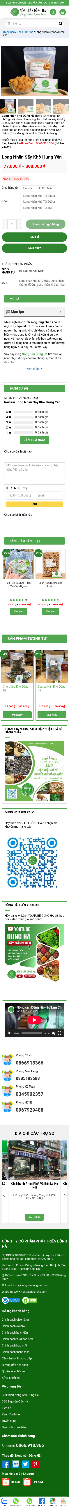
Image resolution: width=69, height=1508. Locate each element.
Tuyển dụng (9, 1421)
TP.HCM (37, 1482)
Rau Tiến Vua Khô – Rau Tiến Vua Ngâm (18, 584)
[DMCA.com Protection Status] (29, 1300)
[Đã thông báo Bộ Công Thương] (11, 1300)
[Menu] (5, 11)
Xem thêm (33, 368)
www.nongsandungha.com (30, 1291)
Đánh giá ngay (35, 440)
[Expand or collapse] (60, 311)
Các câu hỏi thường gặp (17, 1358)
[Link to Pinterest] (35, 1464)
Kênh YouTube (11, 1414)
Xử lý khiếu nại (11, 1378)
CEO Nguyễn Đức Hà (15, 1401)
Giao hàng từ (9, 187)
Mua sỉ (34, 236)
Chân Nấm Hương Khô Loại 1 (50, 584)
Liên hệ (6, 1408)
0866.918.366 (30, 1445)
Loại (5, 201)
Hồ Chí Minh (36, 271)
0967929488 (29, 1110)
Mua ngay (18, 611)
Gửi (34, 504)
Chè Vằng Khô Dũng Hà (16, 688)
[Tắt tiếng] (53, 1033)
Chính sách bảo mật (14, 1345)
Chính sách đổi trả (13, 1326)
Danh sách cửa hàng (14, 1427)
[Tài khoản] (53, 12)
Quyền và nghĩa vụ (13, 1371)
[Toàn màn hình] (59, 1033)
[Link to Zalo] (16, 1464)
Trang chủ (9, 31)
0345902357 (29, 1094)
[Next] (63, 71)
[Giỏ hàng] (62, 12)
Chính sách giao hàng (15, 1319)
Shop (20, 31)
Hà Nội (23, 271)
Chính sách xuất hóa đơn (17, 1339)
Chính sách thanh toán (15, 1352)
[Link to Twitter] (26, 1464)
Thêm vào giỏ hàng (45, 224)
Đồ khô (29, 31)
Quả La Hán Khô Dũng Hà (52, 688)
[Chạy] (9, 1033)
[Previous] (5, 71)
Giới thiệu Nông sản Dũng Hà (20, 1395)
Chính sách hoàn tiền (15, 1332)
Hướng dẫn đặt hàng (15, 1365)
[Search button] (60, 23)
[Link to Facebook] (6, 1464)
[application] (34, 1020)
